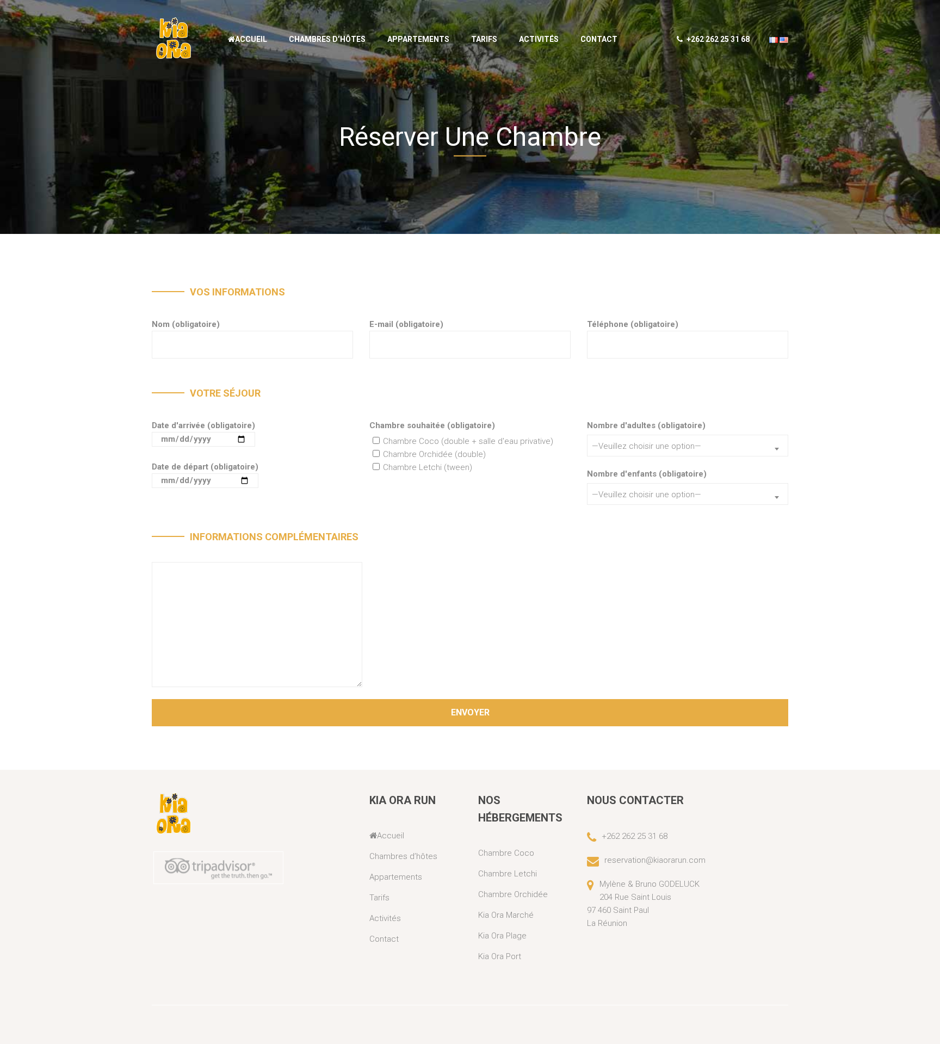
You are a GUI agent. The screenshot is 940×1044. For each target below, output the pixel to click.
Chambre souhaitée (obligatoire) (432, 425)
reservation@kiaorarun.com (655, 860)
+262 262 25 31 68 (717, 39)
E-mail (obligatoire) (406, 324)
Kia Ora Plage (502, 936)
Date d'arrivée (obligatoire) (203, 425)
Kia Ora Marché (506, 915)
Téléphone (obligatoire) (632, 324)
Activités (539, 39)
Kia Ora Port (499, 956)
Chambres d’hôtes (327, 39)
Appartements (418, 39)
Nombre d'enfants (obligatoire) (647, 474)
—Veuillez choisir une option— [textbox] (646, 446)
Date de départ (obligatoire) (205, 467)
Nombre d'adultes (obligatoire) (646, 425)
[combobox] (687, 445)
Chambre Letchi (507, 874)
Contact (598, 39)
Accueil (251, 39)
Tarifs (484, 39)
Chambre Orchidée (513, 894)
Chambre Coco (506, 853)
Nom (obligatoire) (186, 324)
